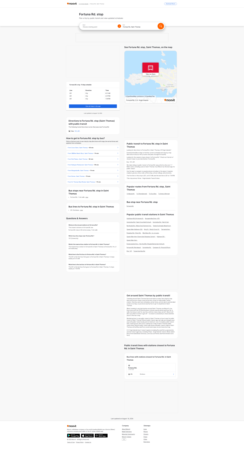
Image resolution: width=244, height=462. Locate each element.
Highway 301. (161, 236)
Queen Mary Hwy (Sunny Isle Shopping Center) (141, 236)
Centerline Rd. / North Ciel (161, 222)
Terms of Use (71, 442)
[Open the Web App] (101, 435)
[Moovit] (72, 4)
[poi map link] (150, 77)
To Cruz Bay (152, 194)
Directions (147, 442)
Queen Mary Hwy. (132, 240)
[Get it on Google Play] (73, 435)
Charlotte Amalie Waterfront (162, 226)
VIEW (86, 197)
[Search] (161, 26)
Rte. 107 (129, 251)
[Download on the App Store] (87, 435)
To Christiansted (141, 194)
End (124, 25)
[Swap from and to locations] (119, 26)
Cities (145, 439)
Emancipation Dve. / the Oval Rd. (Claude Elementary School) (145, 244)
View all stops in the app (92, 106)
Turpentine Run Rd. (139, 251)
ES (124, 439)
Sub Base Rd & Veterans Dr (135, 218)
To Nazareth (130, 194)
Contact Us (88, 442)
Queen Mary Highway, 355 (134, 229)
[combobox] (99, 27)
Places (146, 431)
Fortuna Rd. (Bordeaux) (134, 247)
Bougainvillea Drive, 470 (152, 218)
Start (84, 25)
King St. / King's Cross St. (151, 229)
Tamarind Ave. (165, 229)
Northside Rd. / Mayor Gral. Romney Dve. (139, 226)
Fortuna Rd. (130, 206)
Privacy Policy (79, 442)
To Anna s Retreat (164, 194)
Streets (146, 434)
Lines (145, 429)
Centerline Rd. (146, 247)
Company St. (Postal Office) (161, 247)
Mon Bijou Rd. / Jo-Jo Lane (151, 233)
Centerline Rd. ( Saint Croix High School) (139, 222)
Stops (145, 437)
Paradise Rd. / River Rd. (134, 233)
